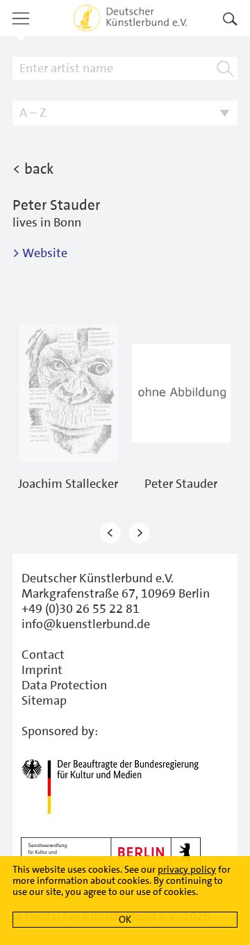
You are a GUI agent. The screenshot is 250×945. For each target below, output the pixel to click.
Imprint (42, 670)
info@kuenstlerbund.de (86, 624)
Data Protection (64, 685)
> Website (39, 253)
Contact (43, 654)
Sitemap (44, 700)
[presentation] (110, 533)
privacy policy (187, 869)
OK (125, 919)
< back (32, 169)
